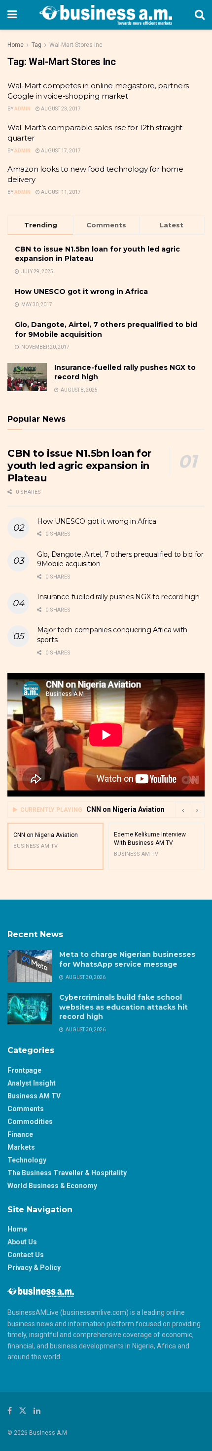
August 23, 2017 (60, 108)
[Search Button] (200, 15)
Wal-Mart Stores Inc (76, 44)
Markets (21, 1147)
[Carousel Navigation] (190, 810)
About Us (22, 1242)
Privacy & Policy (34, 1267)
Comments (25, 1109)
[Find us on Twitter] (23, 1410)
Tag (36, 44)
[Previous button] (182, 810)
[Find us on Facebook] (9, 1410)
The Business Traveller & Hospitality (67, 1173)
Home (15, 44)
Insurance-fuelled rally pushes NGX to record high (118, 596)
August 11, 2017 (60, 192)
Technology (26, 1160)
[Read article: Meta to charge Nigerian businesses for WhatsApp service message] (29, 965)
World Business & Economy (52, 1186)
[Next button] (197, 810)
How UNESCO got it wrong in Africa (81, 291)
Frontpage (24, 1070)
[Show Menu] (12, 15)
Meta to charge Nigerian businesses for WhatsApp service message (127, 959)
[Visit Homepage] (105, 15)
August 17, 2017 (60, 150)
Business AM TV (34, 1096)
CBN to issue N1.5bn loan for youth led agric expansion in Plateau (79, 465)
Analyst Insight (31, 1083)
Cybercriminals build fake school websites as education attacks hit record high (123, 1007)
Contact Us (25, 1255)
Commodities (30, 1121)
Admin (22, 108)
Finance (20, 1134)
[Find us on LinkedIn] (37, 1410)
